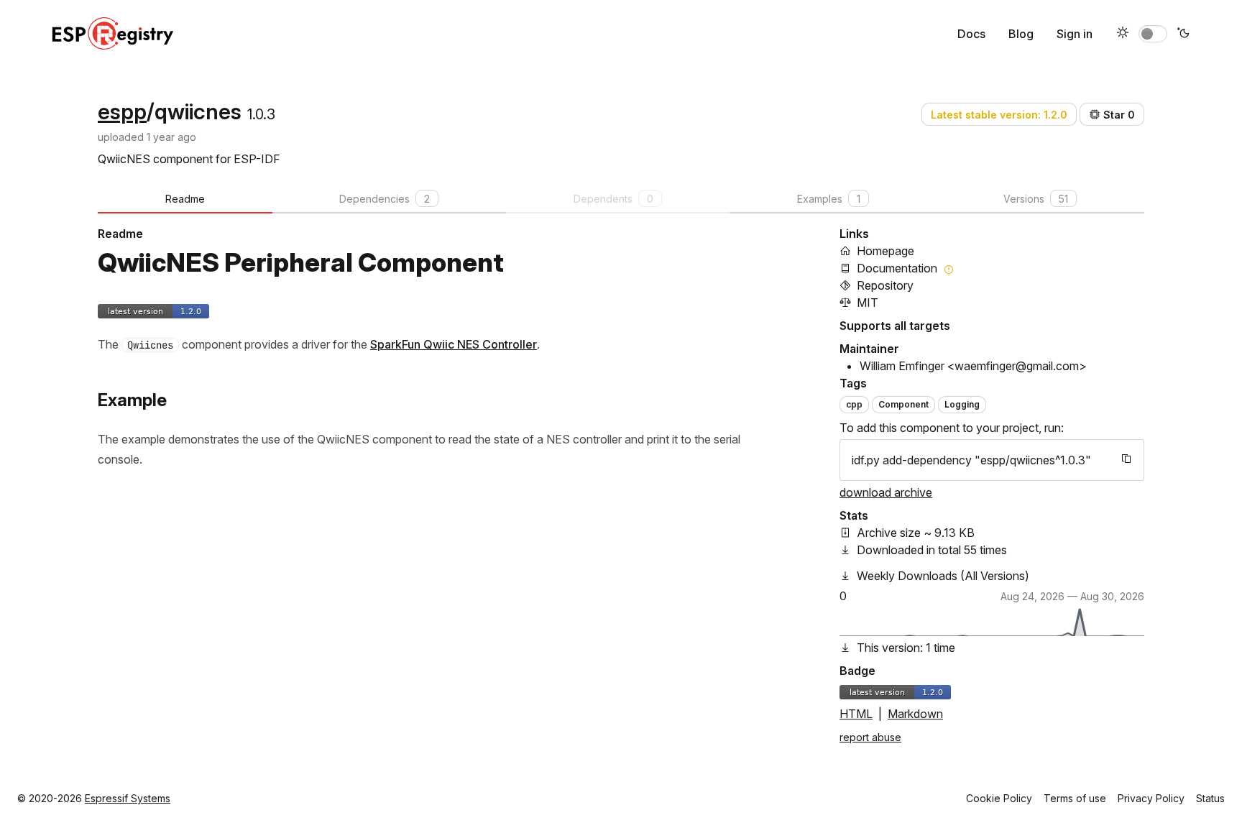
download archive (886, 492)
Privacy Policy (1151, 798)
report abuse (870, 737)
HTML (856, 714)
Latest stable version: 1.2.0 (999, 115)
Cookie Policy (999, 798)
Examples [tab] (828, 199)
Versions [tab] (1035, 199)
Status (1210, 798)
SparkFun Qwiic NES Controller (453, 344)
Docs (971, 34)
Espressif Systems (127, 798)
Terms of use (1075, 798)
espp (122, 111)
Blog (1021, 34)
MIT (867, 302)
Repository (885, 285)
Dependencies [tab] (384, 199)
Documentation (897, 268)
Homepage (885, 251)
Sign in (1074, 34)
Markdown (915, 714)
